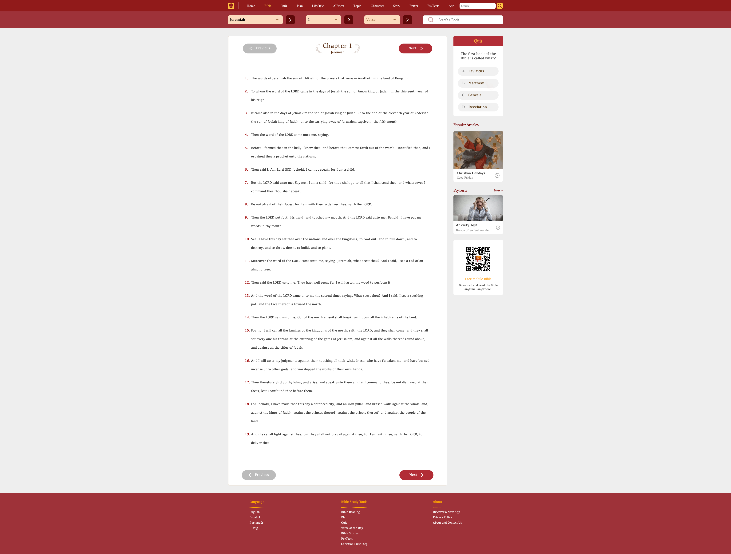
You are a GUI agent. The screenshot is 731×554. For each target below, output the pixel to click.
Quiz (284, 6)
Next (412, 48)
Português (256, 522)
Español (255, 517)
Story (396, 6)
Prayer (413, 6)
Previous (263, 48)
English (255, 512)
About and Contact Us (447, 522)
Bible (267, 6)
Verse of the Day (352, 528)
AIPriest (338, 6)
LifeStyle (318, 6)
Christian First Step (354, 544)
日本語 (254, 528)
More (497, 190)
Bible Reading (350, 512)
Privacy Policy (442, 517)
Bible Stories (349, 533)
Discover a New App (446, 512)
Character (377, 6)
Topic (357, 6)
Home (251, 6)
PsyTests (433, 6)
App (451, 6)
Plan (300, 6)
